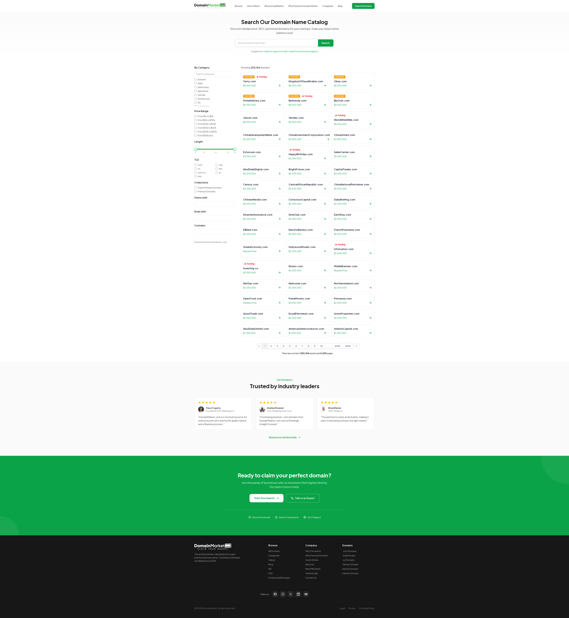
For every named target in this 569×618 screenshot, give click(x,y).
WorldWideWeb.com (346, 119)
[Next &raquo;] (356, 346)
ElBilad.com (250, 229)
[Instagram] (283, 594)
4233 (348, 346)
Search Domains (363, 6)
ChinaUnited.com (344, 134)
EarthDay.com (342, 214)
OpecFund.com (252, 298)
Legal (342, 608)
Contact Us (311, 577)
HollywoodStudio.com (302, 246)
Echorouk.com (252, 152)
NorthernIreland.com (346, 283)
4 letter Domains (350, 568)
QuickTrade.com (253, 313)
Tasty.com (249, 81)
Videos (271, 560)
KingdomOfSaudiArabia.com (306, 81)
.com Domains (349, 551)
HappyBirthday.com (301, 154)
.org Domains (348, 555)
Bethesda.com (297, 100)
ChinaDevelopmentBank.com (260, 134)
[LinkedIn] (298, 594)
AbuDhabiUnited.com (256, 328)
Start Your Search (264, 498)
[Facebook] (275, 594)
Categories (327, 6)
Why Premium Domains (316, 555)
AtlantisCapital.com (346, 328)
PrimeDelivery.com (254, 100)
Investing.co (250, 268)
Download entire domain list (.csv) (210, 242)
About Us (309, 564)
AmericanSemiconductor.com (306, 328)
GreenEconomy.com (255, 246)
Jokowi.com (250, 117)
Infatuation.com (344, 249)
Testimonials (311, 573)
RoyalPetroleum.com (301, 313)
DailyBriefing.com (344, 199)
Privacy (352, 608)
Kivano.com (296, 266)
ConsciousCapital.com (302, 199)
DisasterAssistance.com (257, 214)
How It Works (253, 6)
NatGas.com (250, 283)
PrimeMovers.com (299, 298)
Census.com (250, 184)
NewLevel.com (297, 283)
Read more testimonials (283, 437)
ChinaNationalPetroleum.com (351, 184)
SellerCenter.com (344, 152)
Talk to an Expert (305, 498)
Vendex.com (296, 117)
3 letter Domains (350, 564)
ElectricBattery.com (301, 229)
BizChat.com (342, 100)
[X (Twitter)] (291, 594)
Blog (340, 6)
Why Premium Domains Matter (303, 6)
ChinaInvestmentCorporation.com (309, 134)
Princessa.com (343, 298)
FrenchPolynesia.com (347, 229)
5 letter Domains (350, 573)
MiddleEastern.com (345, 266)
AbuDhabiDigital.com (256, 169)
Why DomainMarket (274, 6)
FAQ (270, 573)
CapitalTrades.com (345, 169)
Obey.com (340, 81)
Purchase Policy (367, 608)
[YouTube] (306, 594)
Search (326, 42)
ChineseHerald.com (255, 199)
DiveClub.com (297, 214)
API (269, 568)
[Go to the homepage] (209, 5)
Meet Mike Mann (313, 568)
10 (321, 346)
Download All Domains (279, 577)
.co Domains (348, 560)
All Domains (274, 551)
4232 (337, 346)
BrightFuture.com (299, 169)
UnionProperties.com (346, 313)
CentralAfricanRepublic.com (306, 184)
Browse (238, 6)
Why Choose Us (313, 551)
